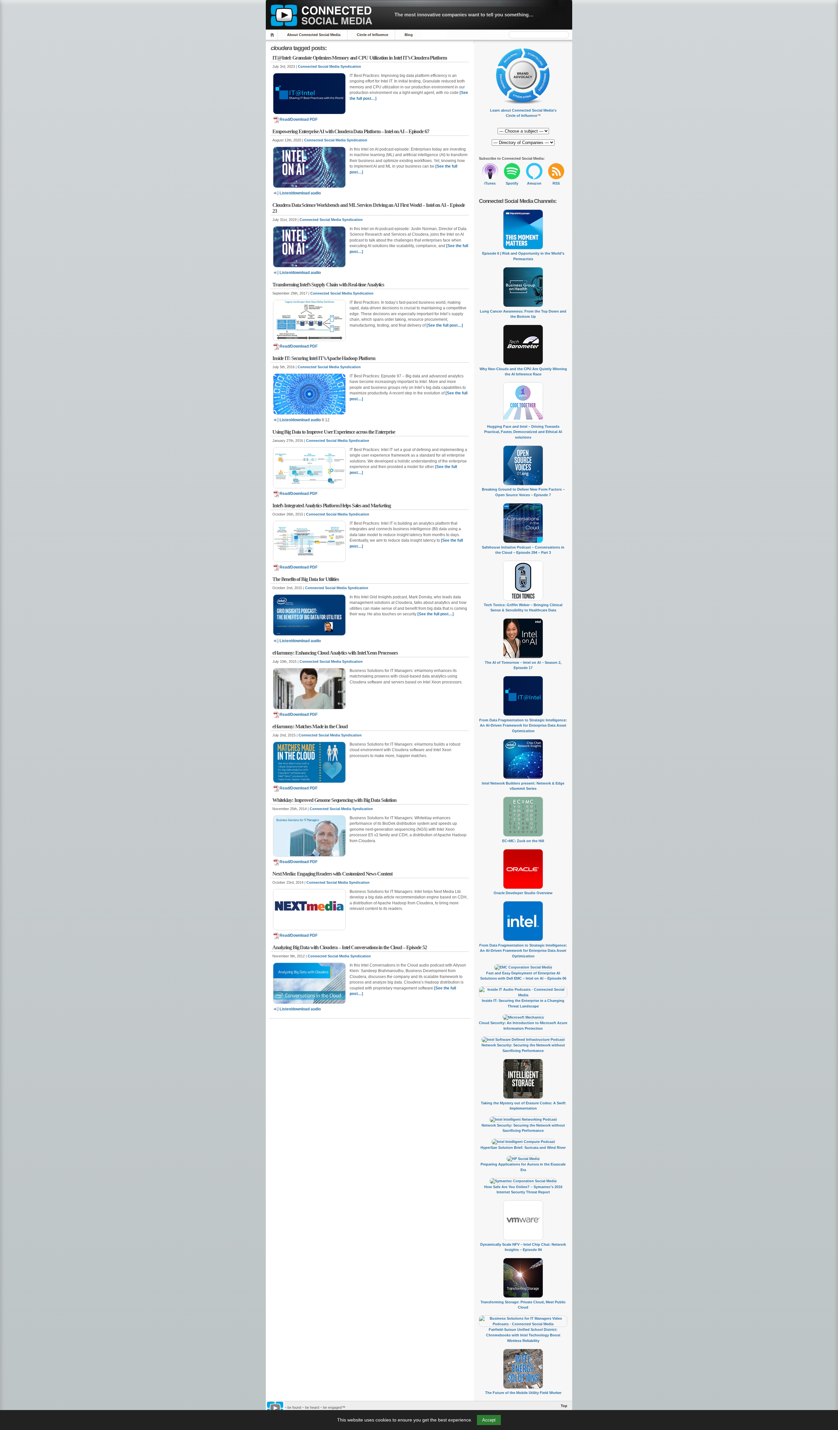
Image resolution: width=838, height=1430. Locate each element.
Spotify (512, 183)
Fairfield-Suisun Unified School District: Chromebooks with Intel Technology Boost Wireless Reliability (523, 1335)
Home (273, 35)
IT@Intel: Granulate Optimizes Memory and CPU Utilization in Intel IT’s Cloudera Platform (359, 58)
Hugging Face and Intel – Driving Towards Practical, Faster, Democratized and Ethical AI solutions (523, 432)
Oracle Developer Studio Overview (523, 893)
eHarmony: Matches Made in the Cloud (310, 726)
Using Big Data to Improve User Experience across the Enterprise (333, 432)
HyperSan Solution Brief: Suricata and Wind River (523, 1147)
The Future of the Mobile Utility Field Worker (523, 1393)
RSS (556, 183)
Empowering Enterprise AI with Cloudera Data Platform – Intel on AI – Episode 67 (350, 131)
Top (564, 1406)
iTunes (490, 183)
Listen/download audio (300, 193)
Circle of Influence (372, 35)
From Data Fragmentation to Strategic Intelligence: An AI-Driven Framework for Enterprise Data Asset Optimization (523, 725)
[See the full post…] (445, 325)
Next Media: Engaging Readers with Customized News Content (332, 874)
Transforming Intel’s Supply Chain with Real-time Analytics (328, 284)
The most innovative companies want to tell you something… (464, 14)
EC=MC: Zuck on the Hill (523, 841)
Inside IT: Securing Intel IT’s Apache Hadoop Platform (323, 358)
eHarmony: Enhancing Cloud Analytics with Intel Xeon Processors (335, 653)
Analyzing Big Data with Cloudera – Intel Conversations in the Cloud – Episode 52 (349, 947)
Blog (409, 35)
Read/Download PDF (299, 119)
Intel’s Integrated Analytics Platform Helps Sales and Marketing (331, 505)
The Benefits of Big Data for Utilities (305, 579)
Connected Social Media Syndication (329, 66)
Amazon (534, 183)
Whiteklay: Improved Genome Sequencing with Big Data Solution (334, 800)
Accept (489, 1420)
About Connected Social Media (313, 35)
